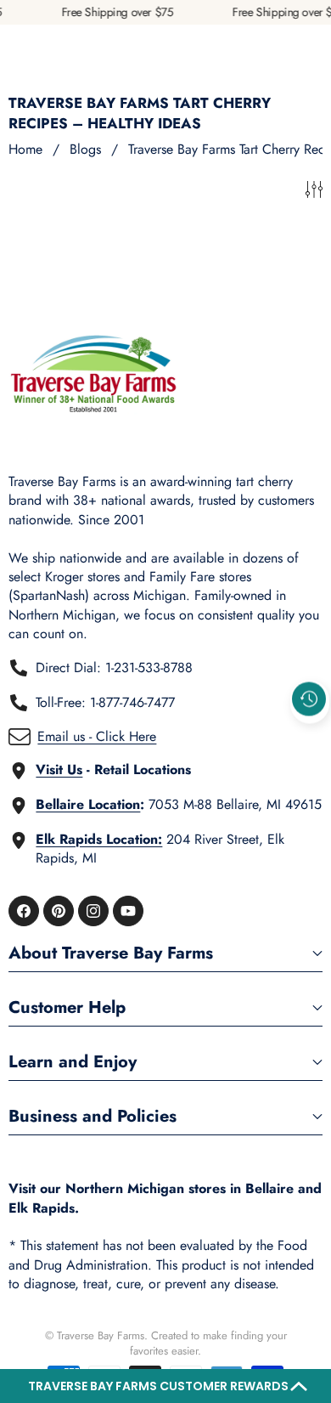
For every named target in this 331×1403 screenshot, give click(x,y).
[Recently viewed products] (309, 699)
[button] (165, 1386)
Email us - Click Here (96, 736)
